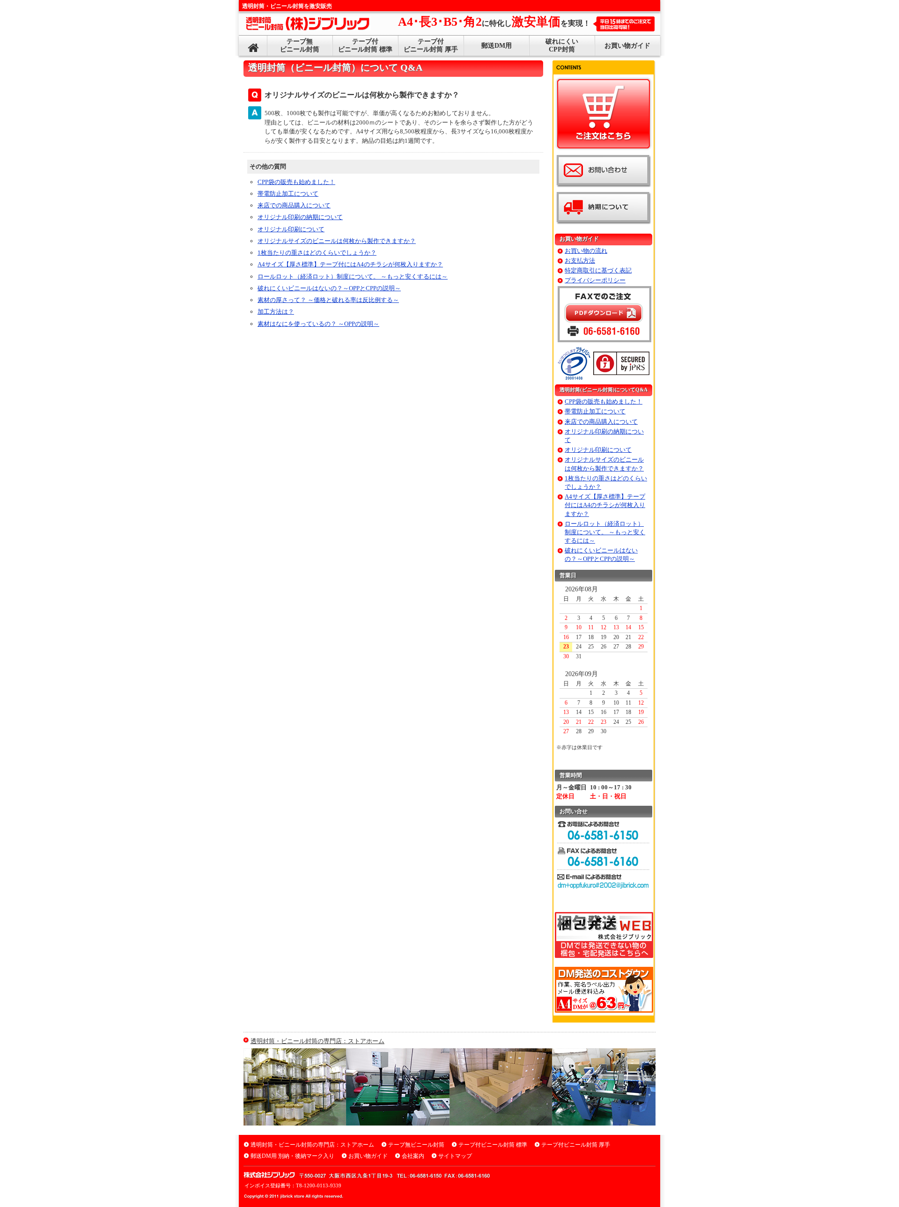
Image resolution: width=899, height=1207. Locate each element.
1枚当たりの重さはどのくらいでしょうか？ (317, 252)
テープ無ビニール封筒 (299, 45)
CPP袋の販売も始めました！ (296, 181)
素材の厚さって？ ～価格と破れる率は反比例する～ (328, 299)
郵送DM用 (496, 45)
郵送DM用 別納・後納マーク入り (292, 1156)
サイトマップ (455, 1156)
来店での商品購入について (294, 205)
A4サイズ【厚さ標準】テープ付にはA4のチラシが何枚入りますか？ (350, 264)
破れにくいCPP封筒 (561, 45)
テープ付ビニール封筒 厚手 (431, 45)
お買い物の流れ (586, 250)
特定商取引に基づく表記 (598, 270)
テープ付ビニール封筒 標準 (365, 45)
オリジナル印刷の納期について (300, 217)
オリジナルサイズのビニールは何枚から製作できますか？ (337, 240)
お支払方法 (580, 260)
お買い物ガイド (627, 45)
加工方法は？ (276, 311)
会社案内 (413, 1156)
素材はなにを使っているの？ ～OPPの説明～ (318, 323)
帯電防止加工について (288, 193)
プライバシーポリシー (595, 280)
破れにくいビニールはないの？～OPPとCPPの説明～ (329, 288)
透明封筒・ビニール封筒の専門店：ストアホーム (317, 1041)
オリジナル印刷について (291, 229)
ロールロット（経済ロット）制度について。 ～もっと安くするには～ (353, 276)
